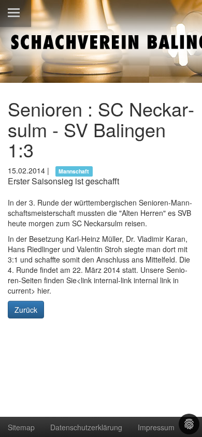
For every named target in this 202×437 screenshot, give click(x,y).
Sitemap (21, 427)
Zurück (26, 309)
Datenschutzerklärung (86, 427)
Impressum (156, 427)
